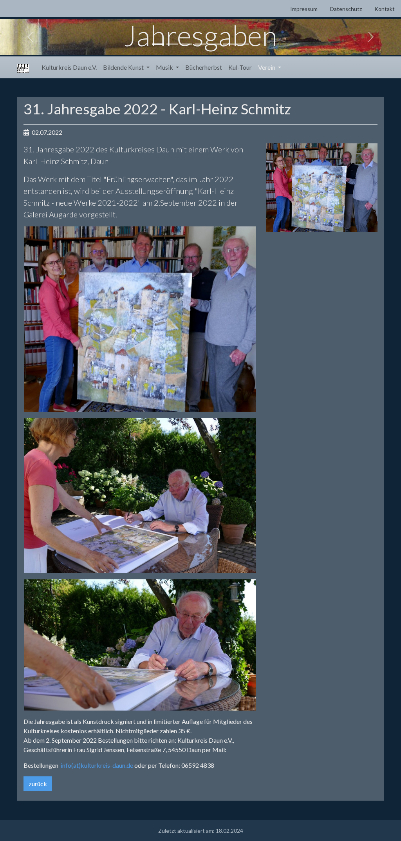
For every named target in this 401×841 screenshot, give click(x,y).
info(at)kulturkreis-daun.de (95, 765)
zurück (38, 783)
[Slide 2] (172, 44)
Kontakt (384, 8)
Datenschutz (346, 8)
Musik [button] (165, 67)
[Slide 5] (214, 44)
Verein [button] (267, 67)
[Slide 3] (186, 44)
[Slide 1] (158, 44)
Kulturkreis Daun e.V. (69, 67)
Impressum (304, 8)
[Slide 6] (229, 44)
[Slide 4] (200, 44)
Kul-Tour (240, 67)
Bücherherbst (203, 67)
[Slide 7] (243, 44)
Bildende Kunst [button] (124, 67)
